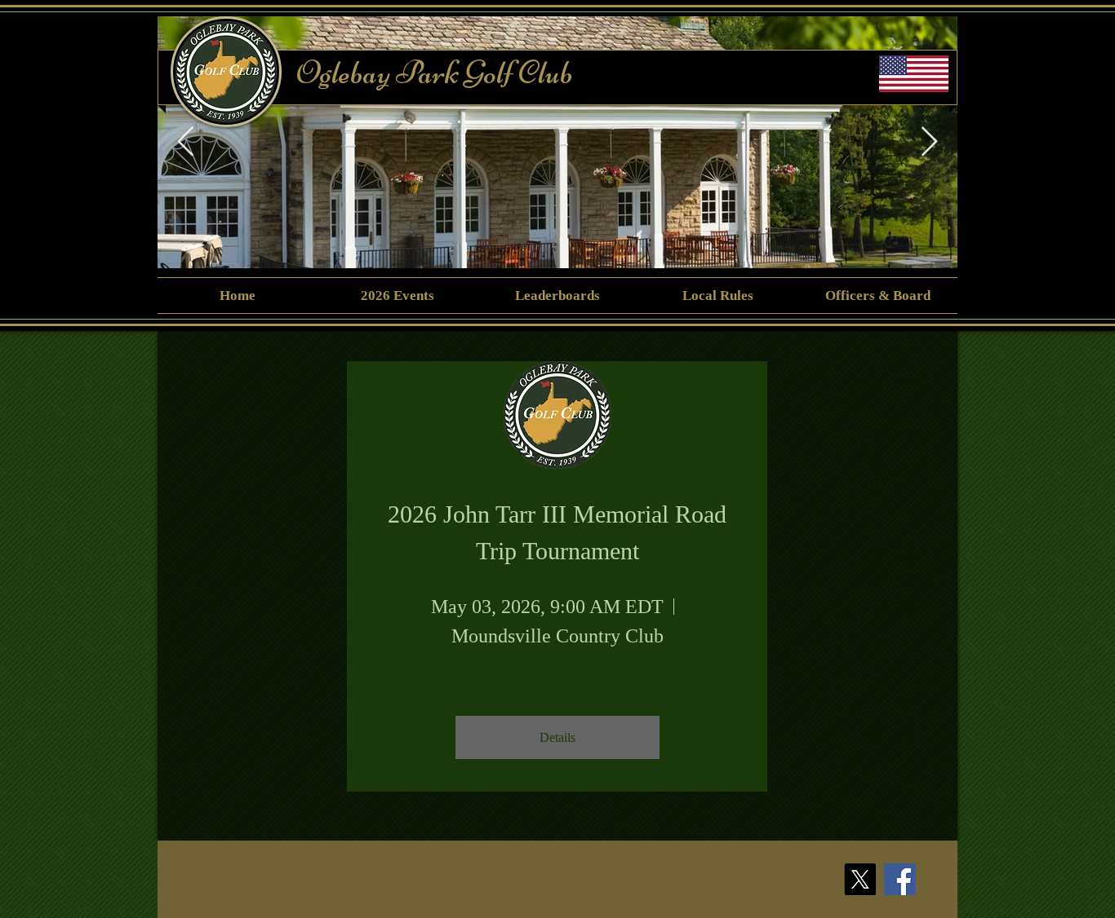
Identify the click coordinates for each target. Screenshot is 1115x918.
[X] (860, 879)
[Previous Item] (185, 142)
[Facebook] (900, 879)
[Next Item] (929, 142)
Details (557, 737)
